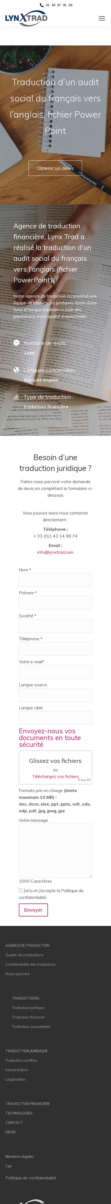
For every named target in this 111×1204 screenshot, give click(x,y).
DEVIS (10, 1132)
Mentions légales (19, 1156)
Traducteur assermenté (31, 1026)
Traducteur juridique (28, 1007)
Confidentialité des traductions (30, 964)
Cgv (8, 1166)
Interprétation (16, 1070)
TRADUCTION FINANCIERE (27, 1103)
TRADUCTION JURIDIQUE (26, 1051)
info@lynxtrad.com (55, 552)
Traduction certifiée (21, 1060)
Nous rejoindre (17, 974)
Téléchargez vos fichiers (55, 776)
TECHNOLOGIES (19, 1113)
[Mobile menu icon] (102, 18)
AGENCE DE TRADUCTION (27, 945)
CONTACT (14, 1122)
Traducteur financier (28, 1017)
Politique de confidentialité (30, 1177)
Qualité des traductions (24, 955)
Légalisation (15, 1079)
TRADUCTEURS (25, 998)
